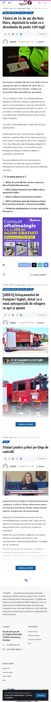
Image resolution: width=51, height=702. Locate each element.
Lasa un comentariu (39, 275)
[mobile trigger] (5, 2)
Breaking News (10, 13)
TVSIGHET (12, 42)
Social (22, 13)
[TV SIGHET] (25, 2)
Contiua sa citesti (25, 424)
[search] (39, 3)
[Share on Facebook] (9, 34)
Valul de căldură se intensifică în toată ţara (23, 197)
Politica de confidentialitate (14, 695)
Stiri (30, 13)
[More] (25, 602)
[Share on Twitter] (13, 34)
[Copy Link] (17, 34)
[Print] (21, 34)
